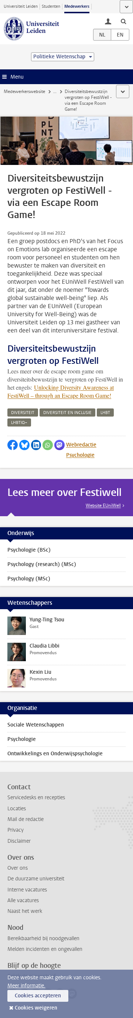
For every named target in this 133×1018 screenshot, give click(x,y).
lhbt (105, 412)
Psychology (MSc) (28, 578)
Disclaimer (19, 841)
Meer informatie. (26, 985)
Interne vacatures (27, 889)
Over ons (17, 868)
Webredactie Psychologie (81, 450)
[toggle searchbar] (123, 21)
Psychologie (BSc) (29, 549)
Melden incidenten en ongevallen (44, 949)
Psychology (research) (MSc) (41, 564)
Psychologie (21, 739)
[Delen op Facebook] (12, 445)
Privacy (15, 830)
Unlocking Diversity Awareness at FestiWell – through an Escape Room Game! (60, 391)
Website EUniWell (103, 505)
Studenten (51, 6)
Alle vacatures (23, 900)
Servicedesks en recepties (36, 797)
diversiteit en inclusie (67, 412)
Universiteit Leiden (21, 6)
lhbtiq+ (19, 422)
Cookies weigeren (36, 1007)
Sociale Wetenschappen (35, 724)
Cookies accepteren (38, 995)
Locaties (16, 808)
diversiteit (22, 412)
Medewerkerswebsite (24, 91)
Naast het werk (24, 911)
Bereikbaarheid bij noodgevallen (43, 938)
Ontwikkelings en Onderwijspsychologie (55, 753)
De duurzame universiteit (35, 878)
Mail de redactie (25, 819)
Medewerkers (76, 6)
